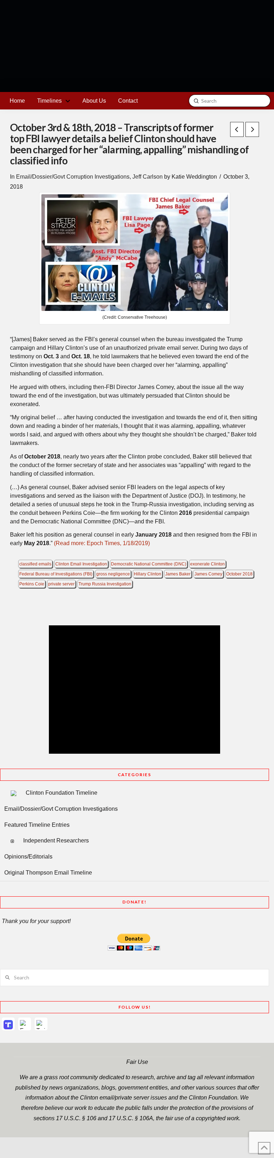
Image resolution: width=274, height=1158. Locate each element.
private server (61, 583)
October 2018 (239, 574)
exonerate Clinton (207, 564)
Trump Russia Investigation (104, 583)
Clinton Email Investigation (81, 564)
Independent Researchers (56, 840)
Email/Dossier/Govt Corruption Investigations (73, 177)
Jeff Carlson (147, 177)
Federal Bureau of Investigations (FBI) (55, 574)
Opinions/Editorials (28, 857)
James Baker (178, 574)
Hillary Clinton (147, 574)
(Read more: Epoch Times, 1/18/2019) (102, 543)
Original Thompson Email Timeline (48, 873)
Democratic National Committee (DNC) (148, 564)
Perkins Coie (31, 583)
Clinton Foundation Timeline (61, 793)
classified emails (35, 564)
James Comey (208, 574)
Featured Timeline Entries (37, 825)
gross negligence (113, 574)
